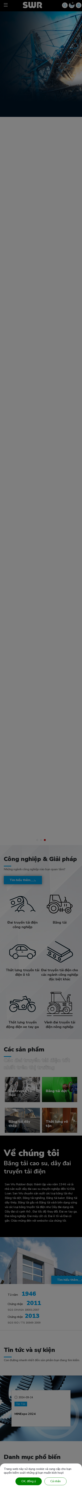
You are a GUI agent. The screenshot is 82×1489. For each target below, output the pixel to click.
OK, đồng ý (28, 1481)
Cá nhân (55, 1481)
